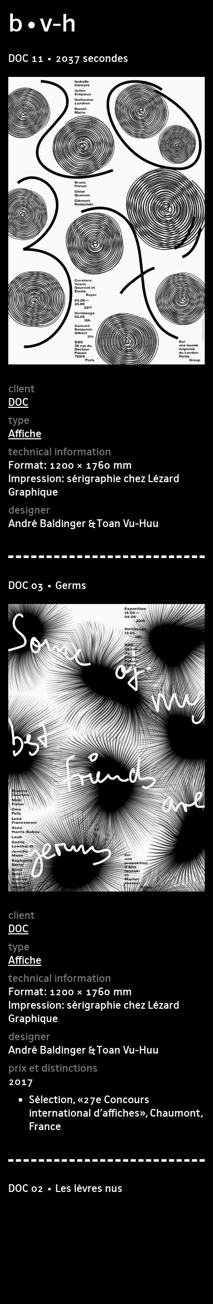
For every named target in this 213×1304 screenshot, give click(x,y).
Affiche (24, 433)
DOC (18, 401)
